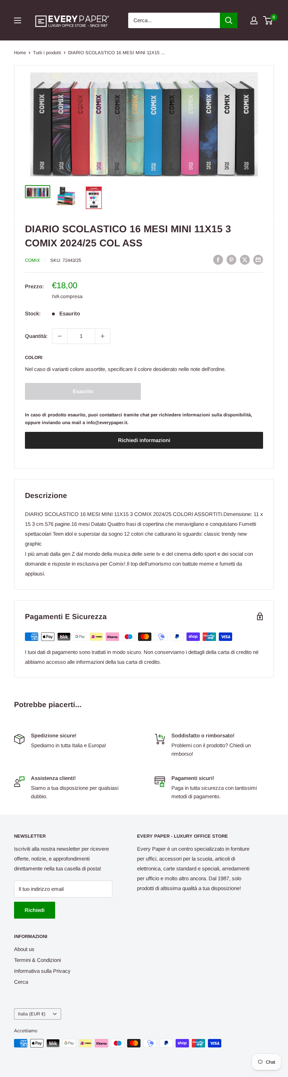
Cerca (21, 982)
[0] (268, 20)
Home (20, 52)
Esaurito (83, 391)
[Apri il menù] (17, 20)
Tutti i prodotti (47, 52)
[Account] (253, 20)
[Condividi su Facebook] (218, 259)
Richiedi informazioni (144, 440)
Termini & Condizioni (37, 960)
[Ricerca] (228, 20)
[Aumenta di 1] (102, 336)
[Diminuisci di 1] (59, 336)
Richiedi (35, 910)
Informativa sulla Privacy (42, 971)
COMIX (32, 260)
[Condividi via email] (258, 259)
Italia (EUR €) (31, 1013)
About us (24, 949)
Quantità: (36, 336)
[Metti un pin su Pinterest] (231, 259)
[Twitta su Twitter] (245, 259)
